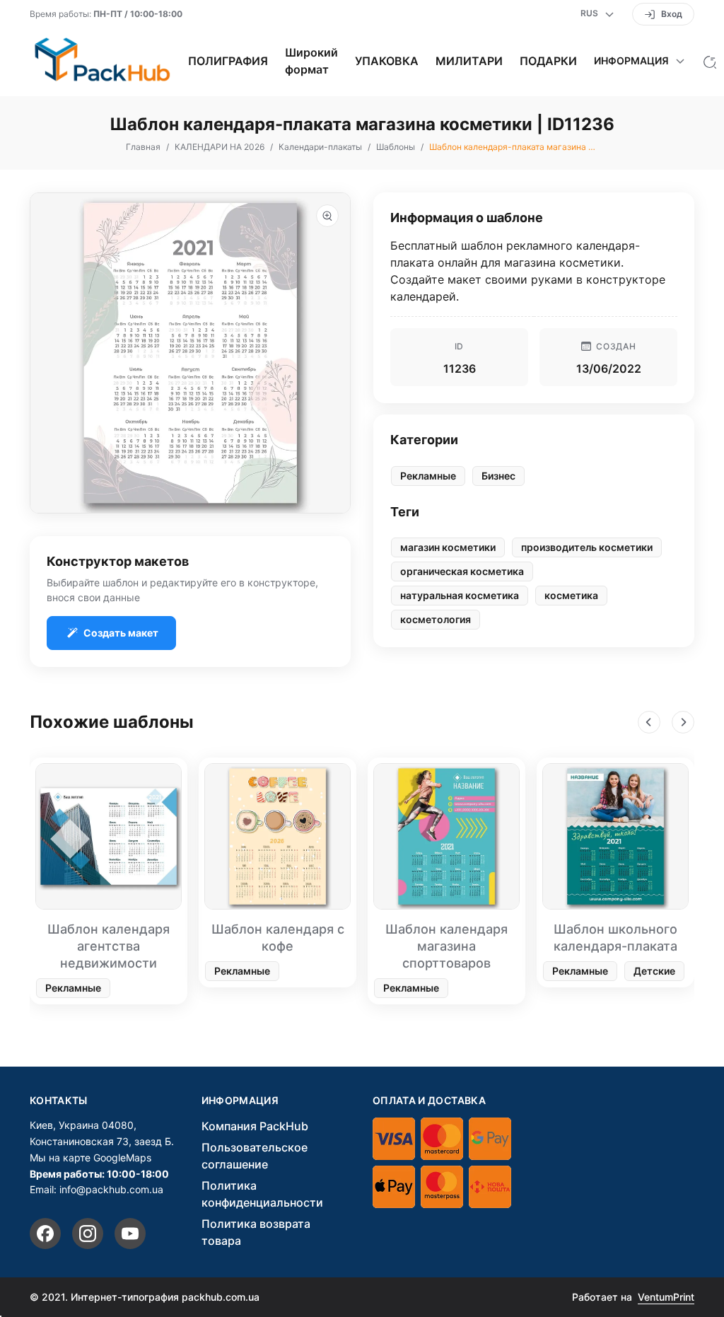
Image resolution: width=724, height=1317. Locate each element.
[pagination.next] (683, 722)
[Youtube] (130, 1233)
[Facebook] (45, 1233)
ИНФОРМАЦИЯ (240, 1100)
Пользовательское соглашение (255, 1155)
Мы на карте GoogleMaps (90, 1157)
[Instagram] (87, 1233)
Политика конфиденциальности (262, 1193)
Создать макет (120, 633)
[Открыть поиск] (710, 60)
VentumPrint (666, 1297)
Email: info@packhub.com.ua (96, 1189)
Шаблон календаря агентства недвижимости (108, 946)
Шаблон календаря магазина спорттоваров (446, 946)
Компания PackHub (255, 1126)
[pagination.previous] (649, 722)
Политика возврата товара (256, 1232)
